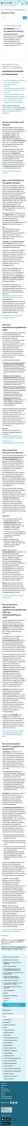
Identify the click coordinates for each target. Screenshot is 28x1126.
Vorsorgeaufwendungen (10, 1063)
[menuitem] (21, 4)
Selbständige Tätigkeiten (10, 1050)
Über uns (3, 1083)
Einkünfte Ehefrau (8, 1032)
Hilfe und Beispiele (9, 990)
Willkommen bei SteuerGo (11, 960)
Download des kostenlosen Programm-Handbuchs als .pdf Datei (14, 1005)
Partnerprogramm (6, 1096)
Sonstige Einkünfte (9, 1055)
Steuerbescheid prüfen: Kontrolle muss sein (12, 987)
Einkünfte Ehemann (9, 1030)
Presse (5, 1001)
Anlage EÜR (7, 1022)
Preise (3, 1094)
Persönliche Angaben (9, 1025)
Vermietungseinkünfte (10, 1048)
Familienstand (8, 1020)
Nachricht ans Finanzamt (11, 1076)
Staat (3, 938)
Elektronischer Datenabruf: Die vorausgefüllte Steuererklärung (12, 969)
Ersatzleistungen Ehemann (11, 1037)
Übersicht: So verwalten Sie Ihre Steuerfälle (12, 963)
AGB (2, 1087)
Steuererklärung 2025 (10, 109)
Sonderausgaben (8, 1066)
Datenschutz (4, 1089)
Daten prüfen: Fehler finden (11, 980)
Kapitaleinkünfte (8, 1043)
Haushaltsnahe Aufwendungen (12, 1068)
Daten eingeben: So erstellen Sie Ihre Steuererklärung (14, 973)
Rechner (6, 993)
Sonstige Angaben (9, 1073)
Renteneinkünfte (8, 1045)
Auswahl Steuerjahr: (7, 1013)
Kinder (5, 1027)
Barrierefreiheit (5, 1091)
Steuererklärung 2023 (8, 107)
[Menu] (2, 3)
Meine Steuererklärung (10, 966)
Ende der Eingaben (9, 1079)
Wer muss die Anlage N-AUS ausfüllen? (14, 80)
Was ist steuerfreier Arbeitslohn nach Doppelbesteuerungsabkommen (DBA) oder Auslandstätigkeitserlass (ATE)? (14, 96)
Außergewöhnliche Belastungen (12, 1071)
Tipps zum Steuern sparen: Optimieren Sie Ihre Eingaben (11, 977)
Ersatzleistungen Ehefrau (10, 1040)
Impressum (7, 998)
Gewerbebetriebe (8, 1053)
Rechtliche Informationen (10, 995)
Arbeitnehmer (7, 64)
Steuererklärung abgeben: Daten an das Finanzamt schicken (13, 983)
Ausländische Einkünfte (10, 1061)
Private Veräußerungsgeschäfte (12, 1058)
